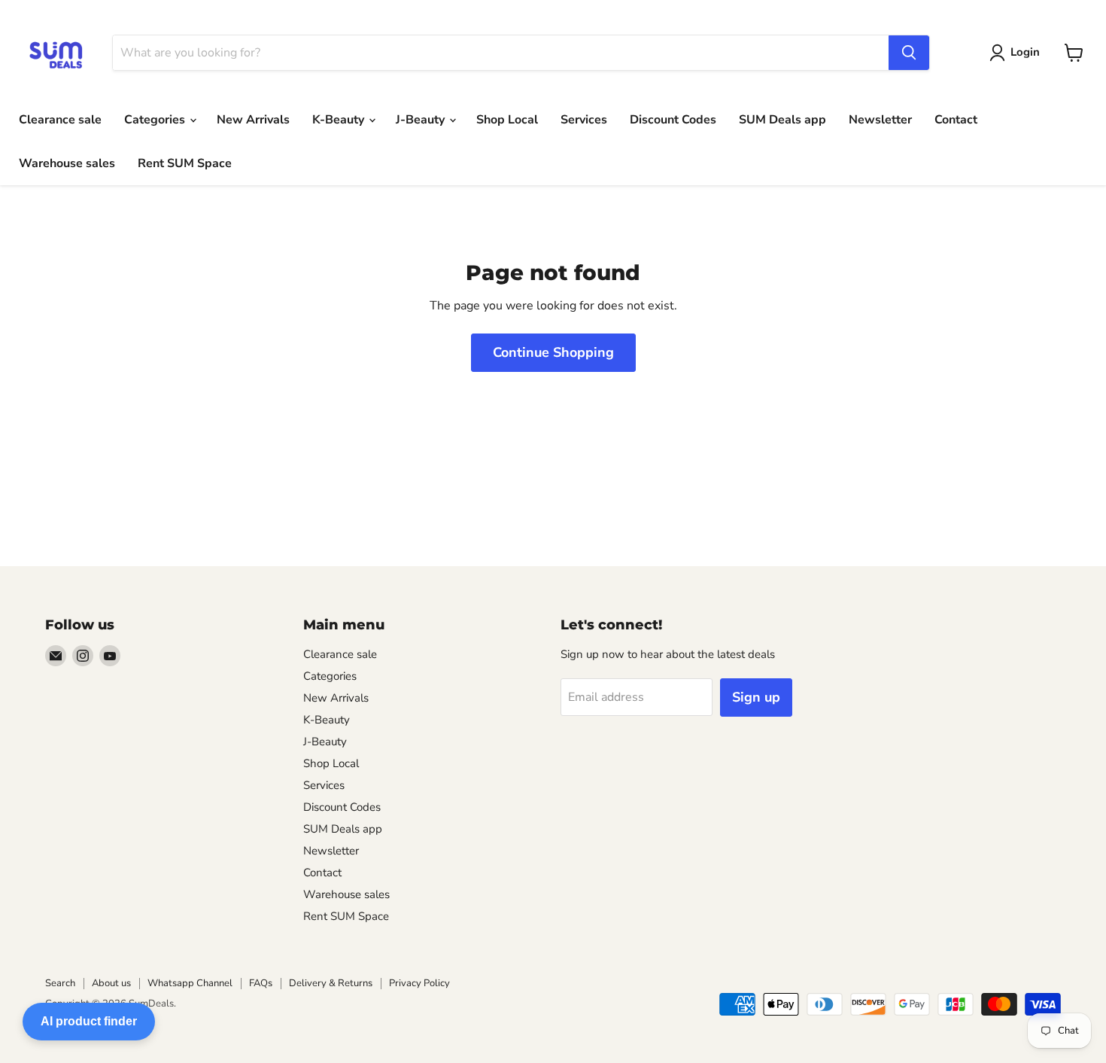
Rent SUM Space (185, 163)
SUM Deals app (782, 119)
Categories (156, 119)
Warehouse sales (67, 163)
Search (60, 983)
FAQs (260, 983)
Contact (955, 119)
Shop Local (507, 119)
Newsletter (880, 119)
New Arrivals (253, 119)
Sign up (756, 697)
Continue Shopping (553, 352)
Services (584, 119)
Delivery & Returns (330, 983)
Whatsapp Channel (189, 983)
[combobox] (501, 52)
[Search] (909, 52)
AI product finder (89, 1021)
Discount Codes (673, 119)
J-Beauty (422, 119)
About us (111, 983)
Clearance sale (60, 119)
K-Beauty (339, 119)
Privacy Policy (419, 983)
